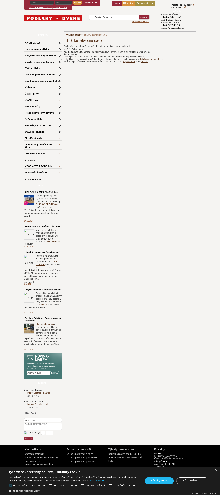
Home (117, 3)
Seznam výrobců (145, 3)
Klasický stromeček (45, 324)
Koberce (30, 87)
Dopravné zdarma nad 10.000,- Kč (124, 454)
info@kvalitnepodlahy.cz (151, 59)
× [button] (216, 470)
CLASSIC (40, 204)
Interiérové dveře (35, 153)
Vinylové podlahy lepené (39, 62)
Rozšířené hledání (140, 22)
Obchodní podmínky (34, 454)
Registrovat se (90, 3)
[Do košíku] (166, 8)
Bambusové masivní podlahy (42, 81)
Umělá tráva (32, 100)
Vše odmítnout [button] (192, 480)
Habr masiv (41, 305)
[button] (74, 490)
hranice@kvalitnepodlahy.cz (41, 404)
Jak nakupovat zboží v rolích (80, 454)
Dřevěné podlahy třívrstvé (40, 74)
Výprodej (30, 160)
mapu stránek (129, 61)
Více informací (53, 242)
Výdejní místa (33, 179)
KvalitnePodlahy (74, 35)
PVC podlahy (32, 68)
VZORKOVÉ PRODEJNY (38, 166)
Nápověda (128, 3)
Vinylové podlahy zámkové (40, 55)
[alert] (110, 481)
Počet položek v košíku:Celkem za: (182, 6)
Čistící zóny (32, 93)
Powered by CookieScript (204, 493)
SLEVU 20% (52, 204)
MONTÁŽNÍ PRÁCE (36, 172)
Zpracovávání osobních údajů (39, 464)
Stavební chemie (34, 131)
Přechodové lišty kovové (39, 112)
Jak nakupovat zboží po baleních (82, 458)
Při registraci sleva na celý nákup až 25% (48, 7)
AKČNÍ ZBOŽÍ (33, 43)
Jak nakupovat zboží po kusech (81, 462)
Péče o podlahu (34, 119)
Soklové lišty (32, 106)
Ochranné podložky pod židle (39, 146)
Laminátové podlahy (37, 49)
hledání (144, 61)
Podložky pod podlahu (38, 125)
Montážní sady (33, 138)
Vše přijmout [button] (159, 480)
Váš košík (177, 11)
